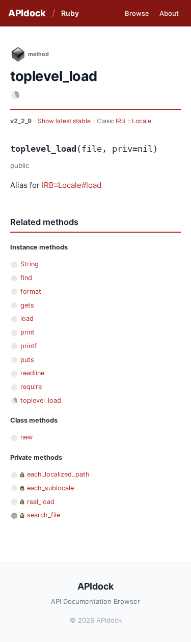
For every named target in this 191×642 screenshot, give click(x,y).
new (26, 437)
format (30, 291)
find (26, 278)
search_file (43, 515)
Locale (141, 121)
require (31, 386)
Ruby (70, 13)
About (169, 13)
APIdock (27, 13)
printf (28, 346)
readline (32, 373)
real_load (40, 502)
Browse (137, 13)
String (29, 264)
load (27, 318)
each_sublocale (50, 488)
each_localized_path (58, 474)
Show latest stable (65, 121)
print (27, 332)
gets (27, 305)
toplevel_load (40, 400)
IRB (120, 121)
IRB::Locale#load (71, 185)
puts (27, 360)
